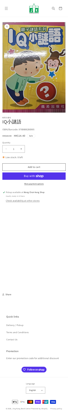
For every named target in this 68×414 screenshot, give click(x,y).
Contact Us (12, 339)
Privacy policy (56, 408)
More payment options (34, 183)
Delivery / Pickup (14, 325)
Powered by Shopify (39, 408)
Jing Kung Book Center (21, 408)
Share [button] (8, 294)
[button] (6, 8)
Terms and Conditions (17, 332)
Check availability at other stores (23, 200)
